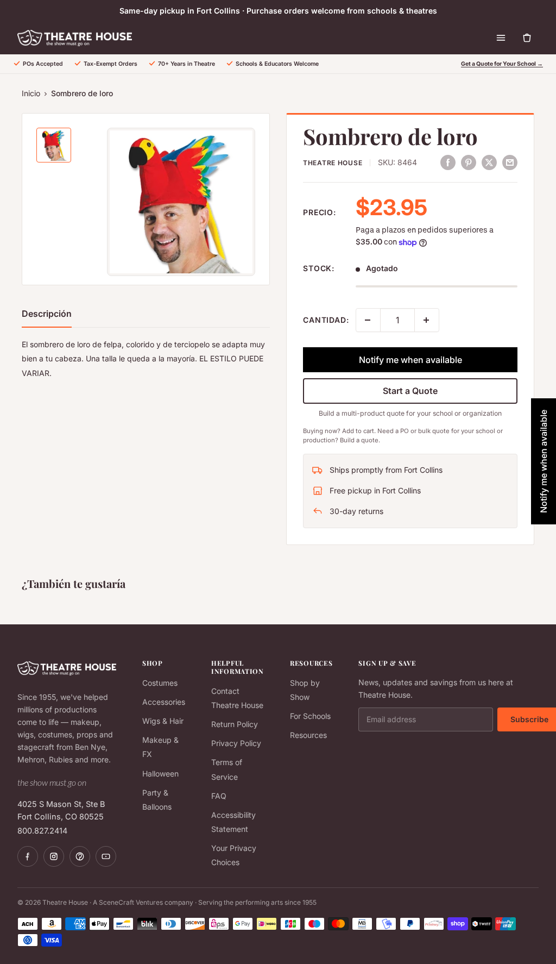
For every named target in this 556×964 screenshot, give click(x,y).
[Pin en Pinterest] (468, 162)
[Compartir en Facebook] (448, 162)
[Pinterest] (80, 856)
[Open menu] (501, 38)
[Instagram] (53, 856)
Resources (308, 735)
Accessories (163, 701)
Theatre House (332, 163)
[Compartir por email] (509, 162)
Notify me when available (410, 359)
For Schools (310, 716)
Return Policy (234, 724)
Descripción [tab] (47, 313)
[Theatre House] (74, 38)
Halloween (160, 773)
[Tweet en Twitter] (489, 162)
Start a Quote (410, 390)
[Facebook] (27, 856)
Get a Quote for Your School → (502, 63)
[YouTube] (106, 856)
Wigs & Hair (163, 720)
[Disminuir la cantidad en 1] (368, 320)
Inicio (31, 93)
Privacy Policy (236, 743)
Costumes (160, 682)
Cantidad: (326, 319)
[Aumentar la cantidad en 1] (427, 320)
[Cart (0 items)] (527, 38)
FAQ (218, 795)
